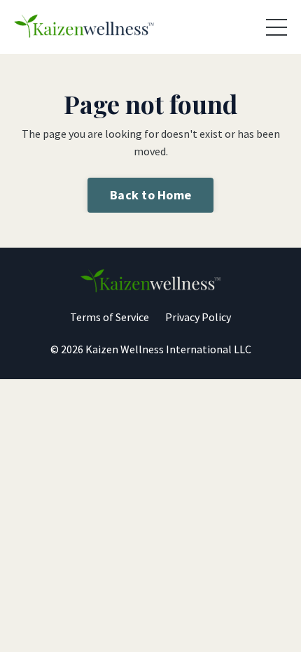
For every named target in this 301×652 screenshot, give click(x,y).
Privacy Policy (198, 317)
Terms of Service (109, 317)
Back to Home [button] (150, 195)
